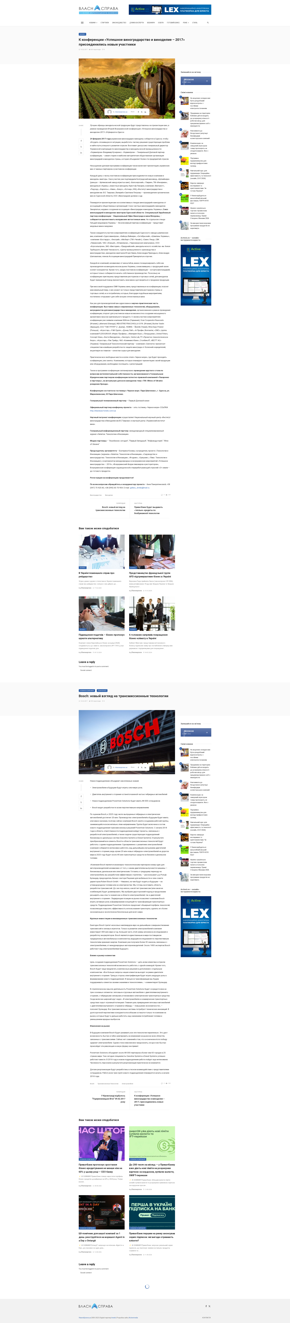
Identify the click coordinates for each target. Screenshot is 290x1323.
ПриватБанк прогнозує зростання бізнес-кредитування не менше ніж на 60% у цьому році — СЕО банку (100, 1168)
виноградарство (96, 495)
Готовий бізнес (173, 23)
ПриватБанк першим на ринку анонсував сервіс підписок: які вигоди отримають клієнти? (152, 1237)
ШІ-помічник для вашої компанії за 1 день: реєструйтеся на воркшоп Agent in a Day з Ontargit (102, 1237)
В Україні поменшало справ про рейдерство (96, 575)
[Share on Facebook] (81, 140)
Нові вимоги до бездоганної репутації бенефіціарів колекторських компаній (200, 135)
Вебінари (151, 23)
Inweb (113, 1318)
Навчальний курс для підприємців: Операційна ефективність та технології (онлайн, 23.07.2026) (200, 174)
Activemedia (133, 1318)
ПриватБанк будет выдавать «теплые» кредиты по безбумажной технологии (148, 510)
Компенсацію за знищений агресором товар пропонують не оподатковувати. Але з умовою (199, 148)
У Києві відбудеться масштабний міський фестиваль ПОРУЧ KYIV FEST (199, 199)
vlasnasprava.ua (121, 112)
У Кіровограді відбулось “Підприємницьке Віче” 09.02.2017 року (108, 1099)
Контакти (206, 1318)
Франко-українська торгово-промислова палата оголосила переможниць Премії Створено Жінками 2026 (199, 213)
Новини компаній (87, 690)
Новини (92, 23)
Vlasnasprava (86, 588)
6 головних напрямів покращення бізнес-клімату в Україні (148, 636)
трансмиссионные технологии (108, 1084)
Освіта (161, 23)
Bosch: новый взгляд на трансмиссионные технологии (110, 508)
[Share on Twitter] (81, 146)
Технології (102, 690)
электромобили (127, 1084)
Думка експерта (137, 23)
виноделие (109, 495)
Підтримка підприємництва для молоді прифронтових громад (198, 162)
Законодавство (119, 23)
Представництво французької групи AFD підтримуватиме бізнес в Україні (150, 575)
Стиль (194, 23)
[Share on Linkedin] (81, 152)
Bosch (92, 1084)
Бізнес (82, 34)
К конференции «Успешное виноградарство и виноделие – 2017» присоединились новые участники (149, 1100)
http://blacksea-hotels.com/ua (103, 411)
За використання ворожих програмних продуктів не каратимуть (200, 225)
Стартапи (105, 23)
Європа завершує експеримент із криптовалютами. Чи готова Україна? (198, 187)
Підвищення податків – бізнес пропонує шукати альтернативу (102, 636)
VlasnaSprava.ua (85, 1318)
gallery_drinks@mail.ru (139, 488)
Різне (185, 23)
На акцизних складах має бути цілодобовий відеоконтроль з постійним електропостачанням (200, 103)
